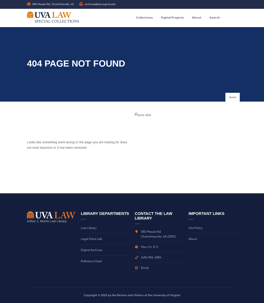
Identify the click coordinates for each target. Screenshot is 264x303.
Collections (144, 17)
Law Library (89, 228)
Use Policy (196, 228)
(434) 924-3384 (151, 257)
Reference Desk (91, 261)
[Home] (54, 17)
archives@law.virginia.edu (100, 4)
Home (232, 97)
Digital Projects (172, 17)
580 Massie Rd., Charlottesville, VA (53, 4)
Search (214, 17)
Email (145, 267)
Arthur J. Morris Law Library (47, 221)
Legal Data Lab (91, 239)
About (196, 17)
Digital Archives (91, 250)
